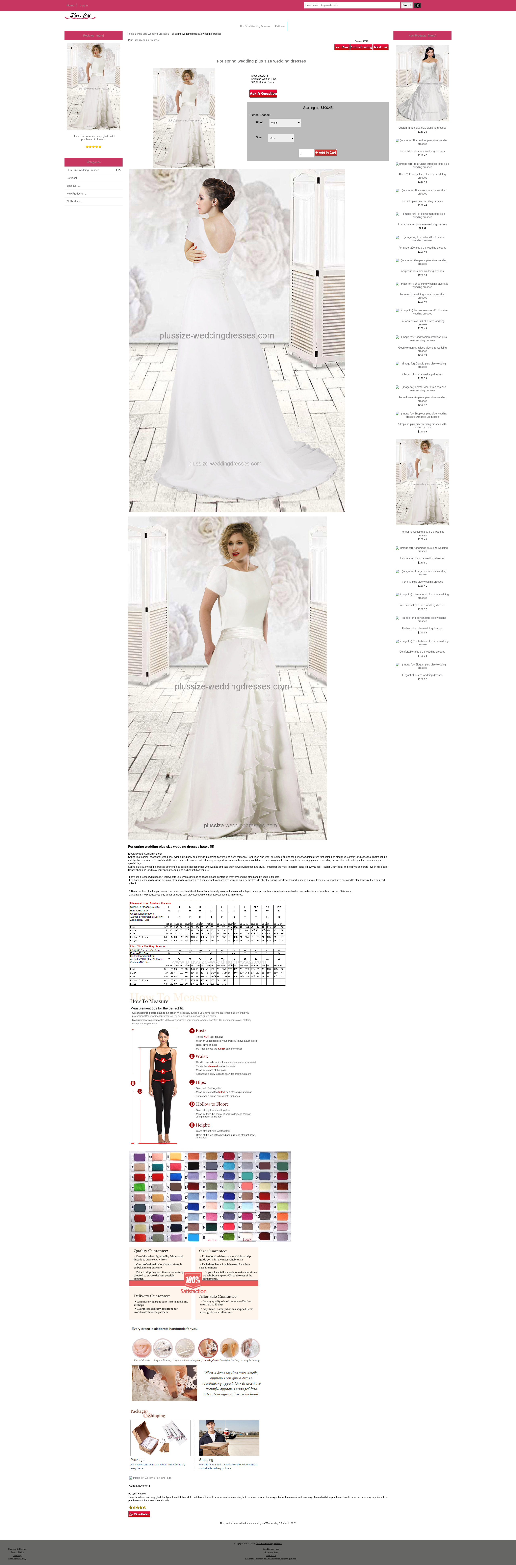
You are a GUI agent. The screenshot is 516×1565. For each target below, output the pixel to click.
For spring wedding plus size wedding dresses (422, 533)
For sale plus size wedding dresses (422, 201)
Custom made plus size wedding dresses (422, 127)
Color (259, 121)
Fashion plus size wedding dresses (422, 628)
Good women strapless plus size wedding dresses (422, 349)
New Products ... (76, 193)
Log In (84, 5)
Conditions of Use (271, 1549)
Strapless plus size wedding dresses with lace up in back (422, 426)
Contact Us (271, 1555)
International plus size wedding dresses (422, 605)
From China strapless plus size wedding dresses (422, 176)
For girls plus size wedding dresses (422, 581)
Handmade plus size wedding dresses (422, 558)
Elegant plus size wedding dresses (422, 675)
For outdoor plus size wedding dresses (422, 151)
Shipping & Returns (17, 1549)
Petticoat (280, 26)
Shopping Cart (271, 1552)
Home (70, 5)
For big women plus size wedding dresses (422, 224)
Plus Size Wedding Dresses (152, 33)
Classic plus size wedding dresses (422, 374)
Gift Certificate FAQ (17, 1559)
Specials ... (73, 185)
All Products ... (75, 201)
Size (258, 137)
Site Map (17, 1555)
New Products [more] (422, 35)
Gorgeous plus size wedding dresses (422, 271)
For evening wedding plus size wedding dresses (422, 296)
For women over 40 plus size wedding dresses (422, 323)
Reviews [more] (93, 35)
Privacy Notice (17, 1552)
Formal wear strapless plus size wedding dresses (422, 399)
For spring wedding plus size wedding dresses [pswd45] (271, 1559)
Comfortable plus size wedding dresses (422, 651)
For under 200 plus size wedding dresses (422, 247)
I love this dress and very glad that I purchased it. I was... (94, 138)
